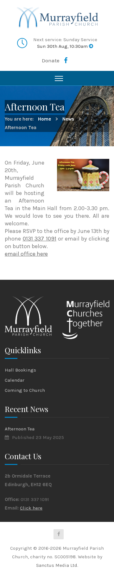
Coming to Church (25, 390)
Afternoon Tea (20, 429)
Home (44, 119)
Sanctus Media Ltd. (57, 565)
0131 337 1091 (39, 238)
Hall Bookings (20, 370)
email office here (26, 253)
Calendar (14, 380)
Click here (31, 508)
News (68, 119)
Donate (51, 60)
